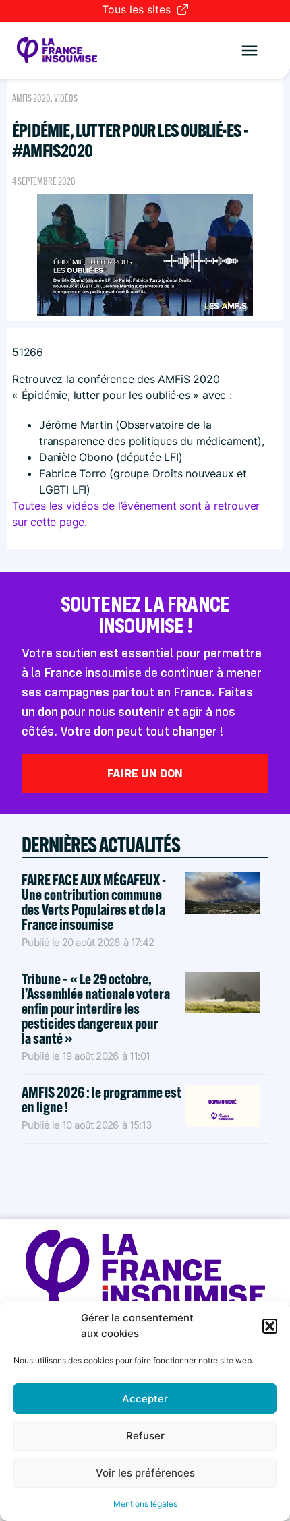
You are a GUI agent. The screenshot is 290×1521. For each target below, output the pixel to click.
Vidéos (66, 98)
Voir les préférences (145, 1472)
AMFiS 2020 (31, 98)
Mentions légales (145, 1504)
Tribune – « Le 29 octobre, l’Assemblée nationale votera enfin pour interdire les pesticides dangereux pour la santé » (96, 1009)
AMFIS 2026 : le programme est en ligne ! (101, 1099)
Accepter (145, 1398)
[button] (270, 1326)
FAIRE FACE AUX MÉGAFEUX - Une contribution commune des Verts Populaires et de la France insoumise (94, 902)
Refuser (145, 1435)
